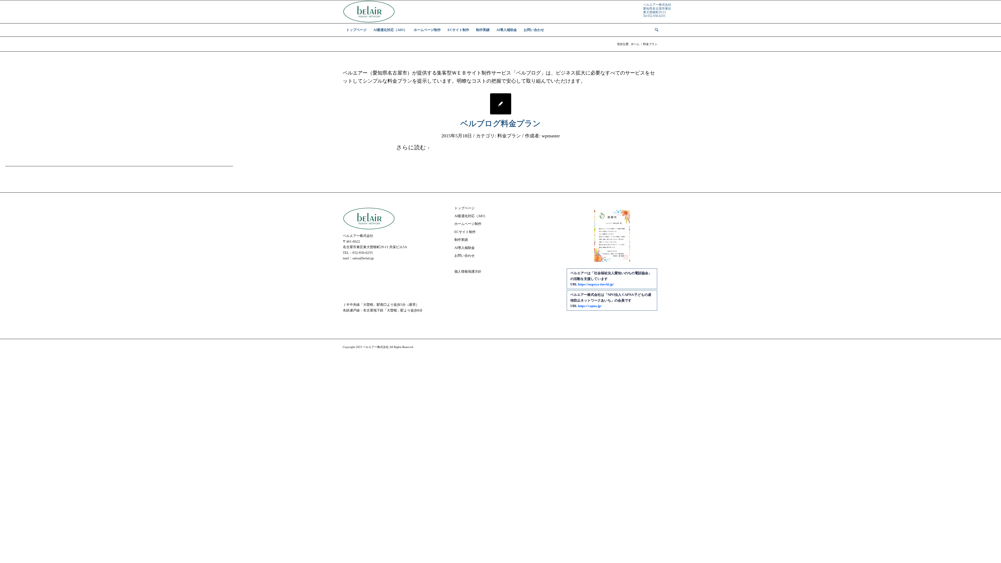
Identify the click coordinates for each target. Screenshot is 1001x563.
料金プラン (509, 135)
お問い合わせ (464, 256)
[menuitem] (356, 29)
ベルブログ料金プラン (500, 123)
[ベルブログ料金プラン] (500, 103)
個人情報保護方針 (467, 271)
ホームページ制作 (467, 224)
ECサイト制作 (465, 232)
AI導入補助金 (464, 248)
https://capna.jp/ (590, 306)
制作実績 (461, 240)
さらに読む (411, 147)
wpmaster (551, 135)
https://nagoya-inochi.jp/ (596, 284)
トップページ (464, 208)
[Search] (654, 29)
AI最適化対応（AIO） (470, 216)
